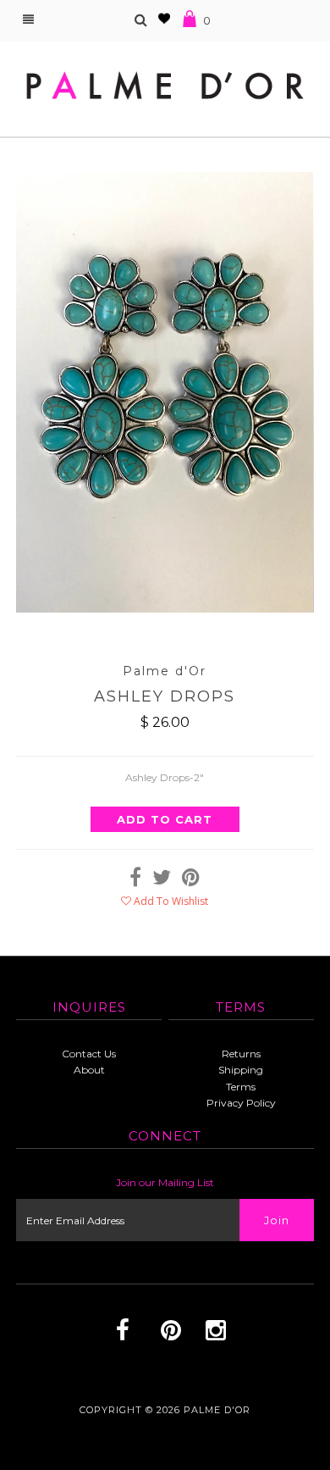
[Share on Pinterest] (191, 880)
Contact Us (89, 1053)
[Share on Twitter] (161, 880)
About (89, 1069)
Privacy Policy (241, 1102)
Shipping (240, 1069)
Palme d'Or (217, 1410)
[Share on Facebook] (135, 880)
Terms (241, 1086)
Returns (241, 1053)
